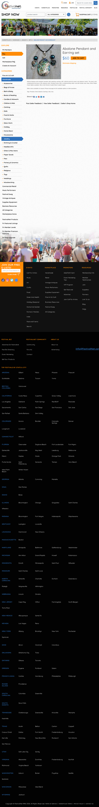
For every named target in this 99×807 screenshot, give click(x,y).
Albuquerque (23, 616)
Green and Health (33, 297)
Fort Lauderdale (57, 444)
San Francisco (57, 407)
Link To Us (86, 299)
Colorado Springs (55, 422)
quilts (6, 166)
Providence (22, 684)
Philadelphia (56, 676)
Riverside (71, 402)
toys (5, 174)
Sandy (37, 752)
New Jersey (7, 602)
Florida (5, 444)
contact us (89, 803)
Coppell (71, 726)
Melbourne (72, 450)
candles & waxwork (11, 99)
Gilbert (21, 372)
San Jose (71, 407)
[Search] (95, 3)
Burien (37, 773)
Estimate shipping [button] (69, 63)
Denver (71, 421)
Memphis (71, 713)
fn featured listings (10, 223)
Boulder (38, 421)
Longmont (5, 429)
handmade (6, 79)
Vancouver (22, 386)
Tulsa (37, 653)
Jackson (22, 795)
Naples (21, 456)
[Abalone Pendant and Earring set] (43, 62)
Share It (30, 96)
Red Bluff (55, 402)
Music (29, 278)
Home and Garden (33, 307)
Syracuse (5, 637)
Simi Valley (39, 413)
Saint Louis (39, 571)
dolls (5, 111)
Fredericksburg (57, 732)
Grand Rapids (40, 555)
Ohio (4, 645)
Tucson (37, 378)
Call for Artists (32, 273)
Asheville (22, 579)
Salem (54, 668)
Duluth (21, 563)
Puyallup (55, 773)
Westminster (72, 547)
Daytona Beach (40, 444)
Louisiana (6, 532)
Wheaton (5, 508)
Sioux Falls (22, 703)
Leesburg (55, 450)
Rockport (55, 738)
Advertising (55, 350)
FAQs (84, 309)
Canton (54, 726)
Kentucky (6, 524)
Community (31, 345)
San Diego (39, 407)
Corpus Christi (7, 732)
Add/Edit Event (69, 273)
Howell (54, 555)
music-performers (9, 190)
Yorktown (38, 765)
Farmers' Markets (33, 312)
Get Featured (68, 290)
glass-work (8, 123)
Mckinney (22, 738)
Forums (29, 350)
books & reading (10, 95)
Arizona (5, 372)
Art (28, 283)
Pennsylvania (8, 676)
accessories (8, 83)
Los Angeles (6, 402)
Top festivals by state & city (13, 367)
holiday (7, 127)
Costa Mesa (23, 396)
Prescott (71, 372)
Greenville (38, 693)
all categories (7, 210)
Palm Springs (40, 402)
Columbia (22, 693)
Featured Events (32, 322)
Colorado (6, 421)
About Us (55, 339)
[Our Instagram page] (7, 280)
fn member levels (9, 227)
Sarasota (38, 462)
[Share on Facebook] (34, 97)
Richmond (5, 765)
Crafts (29, 287)
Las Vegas (22, 623)
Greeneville (39, 713)
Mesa (37, 372)
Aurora (21, 421)
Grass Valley (56, 396)
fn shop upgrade (8, 238)
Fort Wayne (39, 516)
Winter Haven (23, 470)
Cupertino (38, 396)
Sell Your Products (8, 359)
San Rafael (6, 413)
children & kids (9, 103)
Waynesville (23, 586)
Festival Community (85, 7)
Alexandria (22, 759)
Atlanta (21, 479)
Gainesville (5, 450)
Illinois (5, 503)
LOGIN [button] (65, 3)
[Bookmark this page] (16, 280)
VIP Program (68, 285)
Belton (37, 726)
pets (5, 159)
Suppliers (85, 290)
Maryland (6, 547)
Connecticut (8, 437)
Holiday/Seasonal (33, 302)
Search (29, 326)
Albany (21, 631)
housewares (8, 135)
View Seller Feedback (51, 103)
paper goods (8, 155)
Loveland (22, 429)
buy (3, 54)
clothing (7, 107)
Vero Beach (72, 462)
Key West (38, 450)
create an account (9, 66)
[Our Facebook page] (3, 280)
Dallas (21, 732)
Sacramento (6, 407)
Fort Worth (39, 732)
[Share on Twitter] (36, 97)
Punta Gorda (6, 462)
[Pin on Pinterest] (39, 97)
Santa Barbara (24, 413)
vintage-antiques (8, 198)
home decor (8, 131)
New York (6, 631)
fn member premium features (10, 232)
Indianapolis (56, 516)
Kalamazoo (72, 555)
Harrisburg (39, 676)
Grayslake (55, 503)
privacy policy (79, 803)
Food (28, 292)
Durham (55, 579)
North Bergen (73, 602)
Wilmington (39, 586)
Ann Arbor (22, 555)
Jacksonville (23, 450)
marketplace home (9, 214)
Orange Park (56, 456)
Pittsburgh (72, 676)
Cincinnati (38, 645)
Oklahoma (6, 653)
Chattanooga (23, 713)
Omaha (38, 594)
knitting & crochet (10, 143)
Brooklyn (38, 631)
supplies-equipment (9, 202)
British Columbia (6, 387)
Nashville (5, 718)
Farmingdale (56, 602)
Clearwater (22, 444)
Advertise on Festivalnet (10, 345)
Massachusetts (8, 540)
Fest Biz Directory (8, 350)
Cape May (22, 602)
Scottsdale (5, 378)
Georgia (5, 479)
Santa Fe (38, 616)
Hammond (22, 532)
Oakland (22, 402)
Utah (4, 752)
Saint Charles (73, 503)
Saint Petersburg (22, 463)
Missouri (6, 571)
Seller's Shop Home (68, 103)
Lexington (22, 524)
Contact (29, 354)
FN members (7, 50)
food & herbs (9, 115)
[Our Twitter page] (11, 280)
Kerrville (5, 738)
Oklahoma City (24, 653)
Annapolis (22, 547)
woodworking (9, 182)
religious (7, 170)
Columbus (55, 645)
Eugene (21, 668)
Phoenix (54, 372)
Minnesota (7, 563)
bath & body (8, 91)
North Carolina (6, 580)
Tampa (54, 462)
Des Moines (23, 487)
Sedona (21, 378)
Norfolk (71, 759)
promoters (55, 7)
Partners (85, 294)
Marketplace (45, 7)
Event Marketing (7, 354)
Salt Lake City (23, 752)
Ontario (5, 660)
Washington (7, 773)
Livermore (72, 396)
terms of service (51, 803)
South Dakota (5, 704)
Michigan (6, 555)
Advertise (67, 294)
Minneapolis (39, 563)
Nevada (5, 623)
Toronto (38, 660)
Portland (38, 668)
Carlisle (21, 676)
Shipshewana (73, 516)
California (7, 396)
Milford (21, 437)
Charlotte (38, 579)
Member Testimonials (86, 279)
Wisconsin (6, 787)
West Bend (39, 787)
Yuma (54, 378)
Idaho (4, 495)
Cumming (38, 479)
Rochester (72, 631)
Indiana (5, 516)
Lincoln (21, 594)
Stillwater (71, 563)
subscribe (12, 274)
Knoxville (55, 713)
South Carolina (6, 694)
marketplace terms (65, 803)
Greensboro (72, 579)
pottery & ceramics (11, 163)
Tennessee (7, 713)
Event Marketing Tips (69, 279)
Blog (95, 7)
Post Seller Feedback (34, 103)
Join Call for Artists (71, 299)
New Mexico (7, 616)
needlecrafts (9, 147)
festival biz (73, 7)
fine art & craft (8, 75)
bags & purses (9, 87)
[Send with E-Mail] (43, 97)
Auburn (21, 773)
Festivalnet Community (36, 339)
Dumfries (38, 759)
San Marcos (6, 744)
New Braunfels (40, 738)
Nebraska (6, 594)
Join (83, 285)
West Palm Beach (6, 470)
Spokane (5, 779)
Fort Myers (72, 444)
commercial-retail (9, 186)
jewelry (7, 139)
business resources (9, 206)
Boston (21, 540)
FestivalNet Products (10, 219)
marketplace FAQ (8, 62)
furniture (7, 119)
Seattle (70, 773)
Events (29, 268)
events (37, 7)
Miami (4, 456)
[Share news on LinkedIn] (41, 97)
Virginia (5, 759)
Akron (21, 645)
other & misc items (11, 151)
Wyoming (6, 795)
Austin (21, 726)
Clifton (37, 602)
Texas (4, 726)
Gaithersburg (56, 547)
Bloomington (23, 503)
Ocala (37, 456)
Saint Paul (55, 563)
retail (47, 278)
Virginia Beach (24, 765)
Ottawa (21, 660)
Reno (37, 623)
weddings (7, 178)
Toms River (6, 608)
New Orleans (39, 532)
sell (3, 58)
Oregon (5, 668)
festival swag (7, 194)
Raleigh (4, 586)
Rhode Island (5, 685)
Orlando (71, 456)
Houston (71, 732)
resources (64, 7)
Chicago (38, 503)
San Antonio (72, 738)
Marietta (55, 479)
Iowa (4, 487)
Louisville (38, 524)
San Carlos (22, 407)
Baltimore (38, 547)
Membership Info (88, 273)
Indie (28, 317)
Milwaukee (22, 787)
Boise (20, 495)
